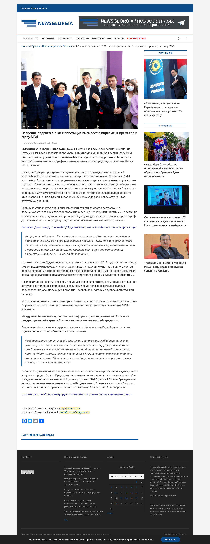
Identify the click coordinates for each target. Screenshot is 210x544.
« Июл (110, 513)
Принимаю (170, 539)
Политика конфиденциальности (175, 534)
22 (136, 498)
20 (126, 498)
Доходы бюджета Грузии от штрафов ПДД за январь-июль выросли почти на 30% (83, 512)
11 (116, 492)
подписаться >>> (69, 408)
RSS (66, 520)
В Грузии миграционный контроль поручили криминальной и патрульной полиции (82, 492)
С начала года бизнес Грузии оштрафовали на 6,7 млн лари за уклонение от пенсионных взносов (80, 503)
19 (121, 498)
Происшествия (101, 38)
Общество (82, 38)
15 (136, 492)
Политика (48, 38)
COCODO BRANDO (102, 535)
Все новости (31, 38)
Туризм (119, 38)
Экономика (65, 38)
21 (131, 498)
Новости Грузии (29, 534)
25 (116, 503)
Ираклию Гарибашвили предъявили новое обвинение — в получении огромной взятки (81, 481)
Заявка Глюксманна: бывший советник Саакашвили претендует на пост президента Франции (82, 471)
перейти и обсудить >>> (75, 412)
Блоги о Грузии (136, 38)
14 (131, 492)
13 (126, 492)
